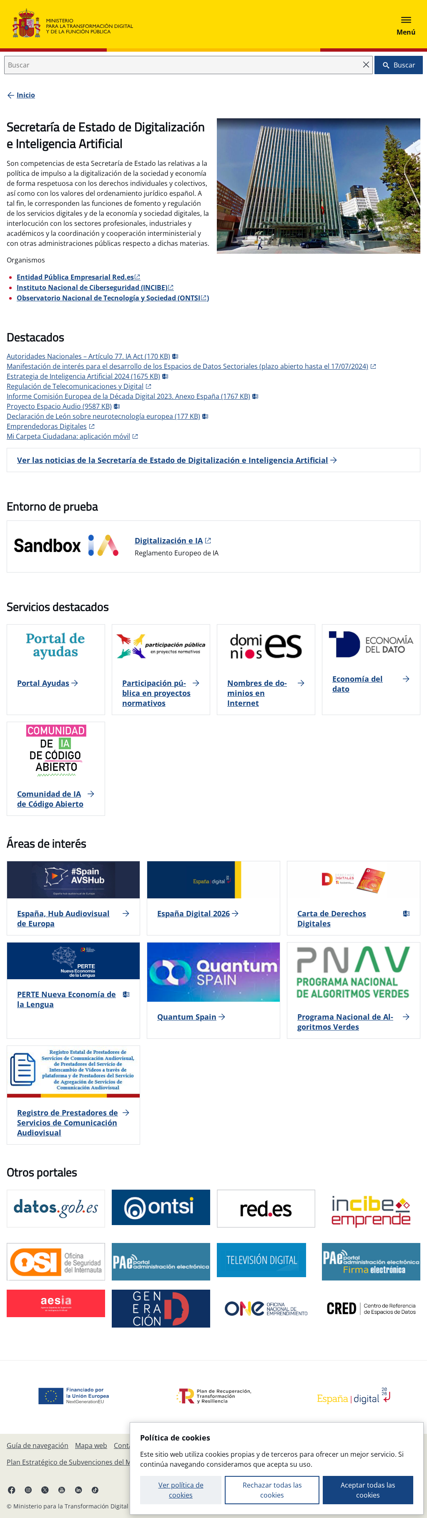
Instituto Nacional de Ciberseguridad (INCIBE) (92, 287)
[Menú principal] (406, 24)
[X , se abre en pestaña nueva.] (45, 1490)
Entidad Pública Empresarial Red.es (75, 277)
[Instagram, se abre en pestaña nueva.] (28, 1490)
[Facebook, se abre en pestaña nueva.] (12, 1490)
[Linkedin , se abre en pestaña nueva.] (78, 1490)
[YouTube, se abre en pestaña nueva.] (62, 1490)
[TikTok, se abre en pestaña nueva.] (95, 1490)
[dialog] (277, 1468)
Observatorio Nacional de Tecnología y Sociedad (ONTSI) (113, 298)
